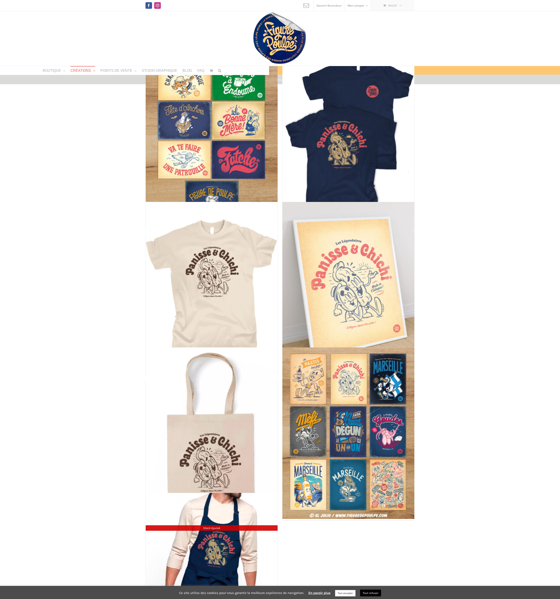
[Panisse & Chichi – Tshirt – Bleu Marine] (348, 142)
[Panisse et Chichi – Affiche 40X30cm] (348, 287)
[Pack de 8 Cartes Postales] (212, 142)
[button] (219, 70)
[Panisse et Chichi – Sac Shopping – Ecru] (212, 433)
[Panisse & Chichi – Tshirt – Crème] (212, 287)
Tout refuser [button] (370, 593)
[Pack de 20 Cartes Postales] (348, 433)
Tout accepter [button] (345, 593)
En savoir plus (319, 593)
